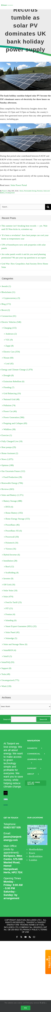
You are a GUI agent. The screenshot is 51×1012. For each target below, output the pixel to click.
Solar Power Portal (19, 185)
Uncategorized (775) (10, 680)
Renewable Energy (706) (12, 483)
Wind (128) (6, 686)
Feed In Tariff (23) (13, 602)
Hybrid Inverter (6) (11, 554)
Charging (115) (9, 328)
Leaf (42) (9, 363)
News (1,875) (7, 459)
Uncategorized (10, 193)
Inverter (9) (8, 578)
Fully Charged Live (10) (11, 441)
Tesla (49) (5, 674)
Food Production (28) (12, 477)
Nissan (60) (8, 358)
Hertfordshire (36, 849)
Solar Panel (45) (12, 632)
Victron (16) (10, 549)
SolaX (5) (7, 656)
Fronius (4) (10, 614)
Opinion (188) (7, 465)
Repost (4, 191)
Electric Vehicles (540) (11, 322)
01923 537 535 (12, 827)
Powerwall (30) (12, 537)
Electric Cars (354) (11, 351)
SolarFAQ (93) (7, 662)
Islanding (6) (10, 620)
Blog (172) (6, 304)
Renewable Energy (30, 191)
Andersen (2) (11, 334)
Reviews (40, 191)
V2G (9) (9, 340)
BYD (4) (9, 507)
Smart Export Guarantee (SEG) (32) (21, 626)
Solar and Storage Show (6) (15, 644)
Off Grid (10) (9, 584)
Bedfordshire (36, 856)
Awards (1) (6, 286)
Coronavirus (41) (8, 316)
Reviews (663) (7, 489)
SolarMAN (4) (9, 650)
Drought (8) (8, 375)
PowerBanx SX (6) (13, 531)
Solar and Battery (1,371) (12, 495)
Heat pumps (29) (8, 447)
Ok (25, 1008)
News (21, 191)
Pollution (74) (9, 405)
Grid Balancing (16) (12, 393)
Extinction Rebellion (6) (13, 381)
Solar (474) (8, 596)
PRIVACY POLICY (31, 930)
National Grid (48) (11, 399)
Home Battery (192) (14, 513)
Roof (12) (9, 566)
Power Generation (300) (13, 417)
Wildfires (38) (9, 429)
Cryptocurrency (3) (11, 298)
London (33, 859)
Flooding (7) (8, 387)
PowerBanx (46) (12, 525)
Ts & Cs (43, 1003)
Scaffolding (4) (12, 572)
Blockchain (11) (8, 292)
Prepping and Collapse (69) (15, 423)
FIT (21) (9, 608)
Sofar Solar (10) (10, 590)
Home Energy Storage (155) (17, 519)
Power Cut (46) (10, 411)
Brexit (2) (5, 310)
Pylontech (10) (11, 543)
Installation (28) (10, 561)
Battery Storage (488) (12, 501)
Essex (32, 852)
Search (7, 719)
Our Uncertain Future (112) (13, 471)
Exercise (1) (6, 435)
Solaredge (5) (11, 638)
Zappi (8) (9, 346)
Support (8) (6, 668)
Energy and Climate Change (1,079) (17, 369)
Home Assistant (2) (9, 453)
